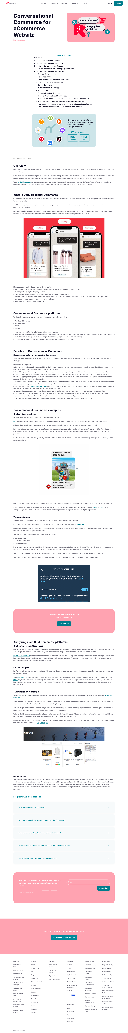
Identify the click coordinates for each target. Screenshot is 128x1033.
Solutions (64, 3)
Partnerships (71, 971)
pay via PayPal (42, 723)
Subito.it (33, 1005)
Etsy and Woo (106, 968)
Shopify (33, 985)
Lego (15, 421)
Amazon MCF (35, 968)
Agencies (52, 976)
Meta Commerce (36, 999)
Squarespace (35, 995)
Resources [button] (74, 3)
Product (43, 3)
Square (33, 992)
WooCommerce (36, 988)
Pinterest (34, 1009)
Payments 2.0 (22, 677)
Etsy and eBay (106, 961)
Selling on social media (21, 656)
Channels (53, 3)
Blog (68, 1008)
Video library (71, 1011)
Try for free (64, 623)
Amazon (33, 964)
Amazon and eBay (90, 964)
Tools (68, 1015)
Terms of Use (71, 978)
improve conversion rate (38, 386)
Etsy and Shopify (107, 964)
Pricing (85, 3)
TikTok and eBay (107, 975)
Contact (69, 990)
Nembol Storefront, (24, 182)
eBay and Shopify (90, 993)
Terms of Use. (54, 889)
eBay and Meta (89, 997)
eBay (32, 971)
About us (69, 964)
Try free (118, 3)
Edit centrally (17, 973)
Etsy (32, 975)
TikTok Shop (35, 978)
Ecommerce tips (19, 40)
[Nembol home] (21, 3)
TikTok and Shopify (108, 982)
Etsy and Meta (106, 971)
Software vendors (54, 979)
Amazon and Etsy (90, 968)
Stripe (15, 680)
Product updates (72, 975)
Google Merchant (36, 982)
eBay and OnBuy (90, 1006)
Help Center (70, 1018)
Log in (110, 3)
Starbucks (80, 524)
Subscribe (103, 888)
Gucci (103, 507)
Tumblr (33, 1012)
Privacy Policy (45, 889)
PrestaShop (34, 1002)
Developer (70, 1021)
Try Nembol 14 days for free (64, 937)
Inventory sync (18, 970)
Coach (95, 507)
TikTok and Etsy (107, 978)
